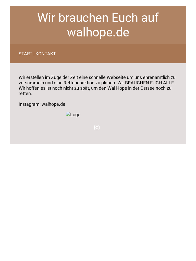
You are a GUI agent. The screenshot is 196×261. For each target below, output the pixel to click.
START (25, 53)
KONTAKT (45, 53)
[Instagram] (97, 127)
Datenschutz (22, 146)
